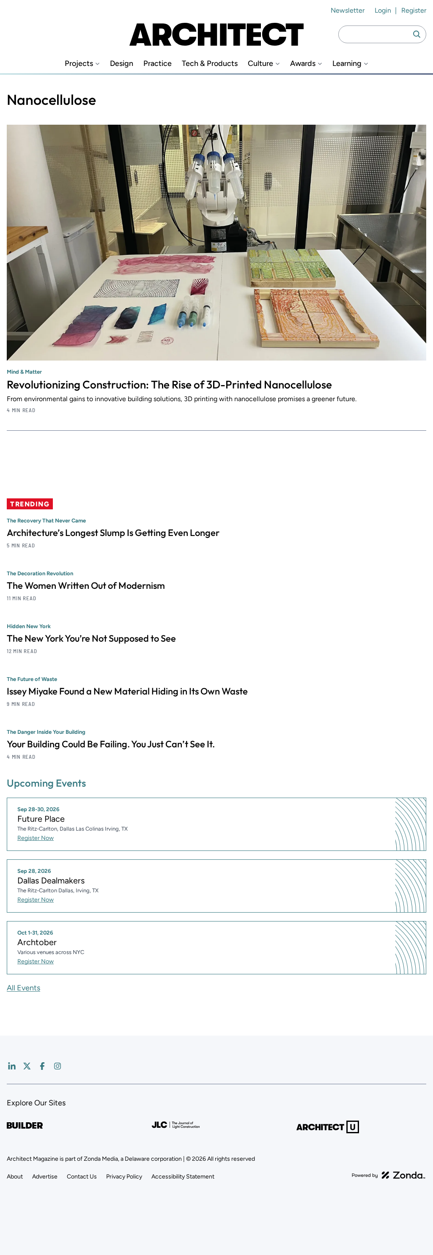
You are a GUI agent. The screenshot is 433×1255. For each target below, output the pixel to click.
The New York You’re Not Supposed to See (91, 638)
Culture (260, 63)
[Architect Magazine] (216, 34)
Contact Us (82, 1176)
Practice (157, 63)
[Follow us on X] (27, 1066)
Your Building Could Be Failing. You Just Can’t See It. (111, 744)
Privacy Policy (124, 1176)
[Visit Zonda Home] (388, 1175)
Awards (302, 63)
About (15, 1176)
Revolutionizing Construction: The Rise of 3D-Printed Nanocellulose (169, 384)
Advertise (45, 1176)
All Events (23, 988)
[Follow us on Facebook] (42, 1066)
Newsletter (347, 10)
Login (383, 10)
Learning (347, 63)
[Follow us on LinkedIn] (12, 1066)
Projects (79, 63)
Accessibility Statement (182, 1176)
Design (121, 63)
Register (413, 10)
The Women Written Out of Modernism (86, 585)
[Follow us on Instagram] (57, 1066)
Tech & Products (210, 63)
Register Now (35, 838)
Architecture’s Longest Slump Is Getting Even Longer (113, 533)
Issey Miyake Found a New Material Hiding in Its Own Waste (127, 691)
